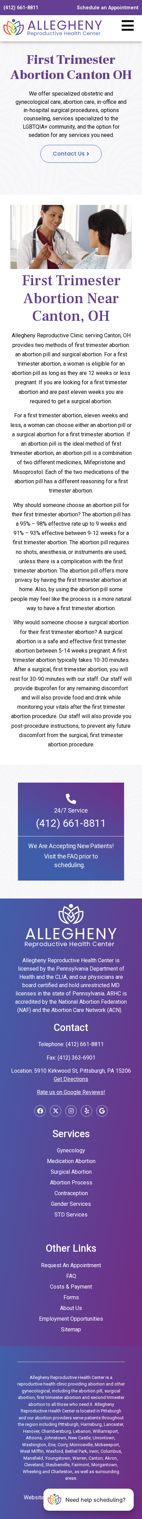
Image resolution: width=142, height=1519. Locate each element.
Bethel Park (76, 1451)
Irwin (94, 1451)
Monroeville (81, 1444)
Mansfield (33, 1458)
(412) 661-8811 (71, 823)
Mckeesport (107, 1444)
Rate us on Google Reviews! (71, 1092)
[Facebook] (40, 1111)
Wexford (54, 1451)
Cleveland (33, 1464)
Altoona (34, 1437)
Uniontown (103, 1437)
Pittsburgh (68, 1424)
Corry (63, 1444)
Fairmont (80, 1464)
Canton (96, 1458)
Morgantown (104, 1464)
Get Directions (71, 1079)
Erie (51, 1444)
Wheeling (32, 1471)
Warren (79, 1458)
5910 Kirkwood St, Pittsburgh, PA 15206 (82, 1071)
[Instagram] (71, 1111)
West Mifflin (32, 1451)
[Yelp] (86, 1111)
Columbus (111, 1451)
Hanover (31, 1431)
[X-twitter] (55, 1111)
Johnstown (55, 1437)
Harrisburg (91, 1424)
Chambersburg (56, 1431)
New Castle (79, 1437)
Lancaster (113, 1424)
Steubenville (57, 1464)
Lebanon (82, 1431)
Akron (111, 1458)
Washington (34, 1444)
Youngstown (57, 1458)
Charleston (61, 1471)
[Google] (102, 1111)
